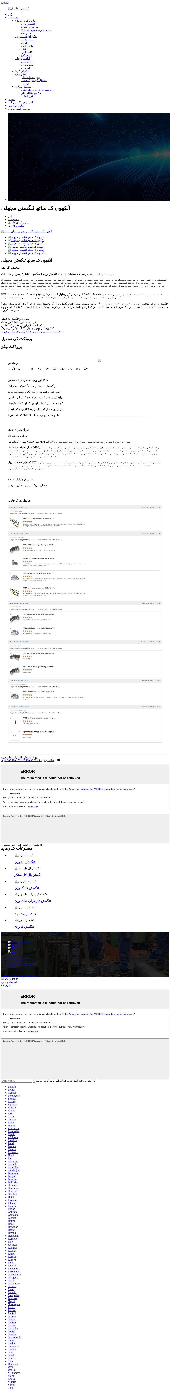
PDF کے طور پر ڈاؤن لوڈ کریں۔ (43, 331)
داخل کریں (27, 45)
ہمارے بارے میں (16, 105)
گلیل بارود (26, 52)
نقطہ (24, 49)
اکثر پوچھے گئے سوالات (20, 102)
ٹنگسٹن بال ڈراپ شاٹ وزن (16, 757)
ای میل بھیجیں (9, 982)
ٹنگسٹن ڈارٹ (22, 71)
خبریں (11, 99)
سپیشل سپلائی (23, 86)
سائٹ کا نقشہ (9, 975)
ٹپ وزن (25, 67)
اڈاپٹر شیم (26, 61)
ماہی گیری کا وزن (25, 20)
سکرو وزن (27, 64)
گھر (10, 14)
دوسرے (25, 83)
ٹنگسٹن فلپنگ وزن (27, 888)
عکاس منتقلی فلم (31, 93)
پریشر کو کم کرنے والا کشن (36, 89)
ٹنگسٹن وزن (28, 23)
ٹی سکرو (26, 55)
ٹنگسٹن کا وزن (16, 225)
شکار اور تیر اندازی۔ (26, 36)
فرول (24, 42)
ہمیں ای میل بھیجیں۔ (13, 331)
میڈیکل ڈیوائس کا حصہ (34, 80)
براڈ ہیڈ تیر (27, 39)
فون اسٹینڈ (27, 96)
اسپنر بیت (26, 33)
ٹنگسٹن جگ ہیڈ (25, 914)
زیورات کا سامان (30, 77)
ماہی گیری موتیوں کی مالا (36, 30)
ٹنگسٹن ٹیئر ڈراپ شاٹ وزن (33, 901)
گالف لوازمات (22, 58)
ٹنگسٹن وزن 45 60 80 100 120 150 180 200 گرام (27, 760)
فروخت (5, 985)
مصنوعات (13, 17)
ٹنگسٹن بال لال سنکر (28, 875)
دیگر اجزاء (20, 74)
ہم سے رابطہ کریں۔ (19, 108)
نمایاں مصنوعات (28, 975)
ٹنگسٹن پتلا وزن (25, 862)
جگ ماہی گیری (30, 27)
